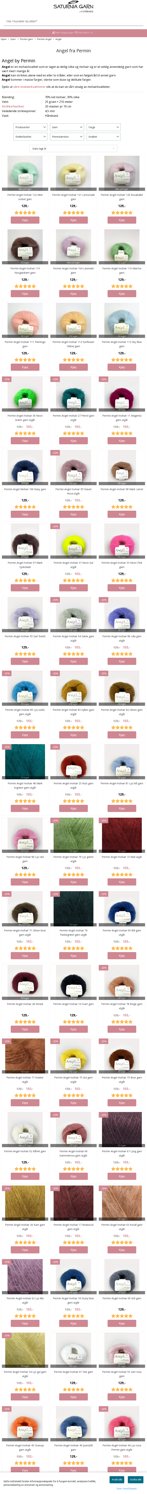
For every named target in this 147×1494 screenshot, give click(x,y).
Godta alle (135, 1479)
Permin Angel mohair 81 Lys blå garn (122, 783)
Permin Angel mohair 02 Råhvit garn (25, 1151)
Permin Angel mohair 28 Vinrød (25, 1004)
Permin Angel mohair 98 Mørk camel (122, 489)
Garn (13, 39)
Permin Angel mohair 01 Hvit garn (73, 1372)
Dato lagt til (39, 148)
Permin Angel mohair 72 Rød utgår (122, 857)
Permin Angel (44, 39)
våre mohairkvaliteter (29, 87)
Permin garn (26, 39)
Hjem (3, 39)
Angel (58, 39)
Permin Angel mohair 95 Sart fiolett (25, 636)
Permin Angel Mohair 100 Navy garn (25, 489)
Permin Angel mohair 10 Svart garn (73, 1004)
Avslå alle (117, 1479)
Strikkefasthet (13, 106)
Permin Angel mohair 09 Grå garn (122, 1298)
